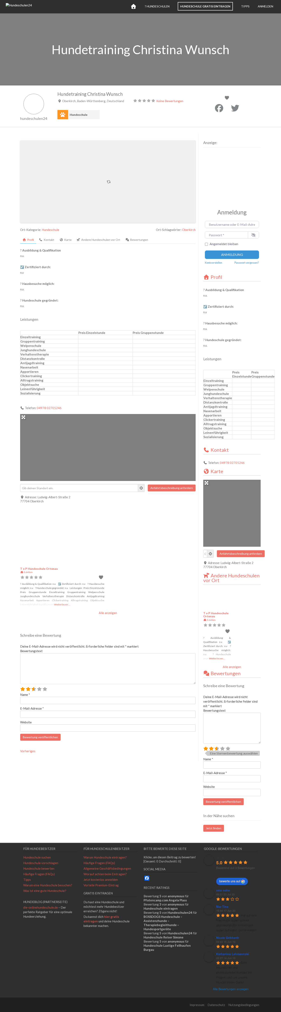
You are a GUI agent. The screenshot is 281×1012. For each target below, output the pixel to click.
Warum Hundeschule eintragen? (105, 857)
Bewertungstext (31, 651)
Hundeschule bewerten (38, 868)
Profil (216, 277)
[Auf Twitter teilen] (235, 108)
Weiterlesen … (62, 604)
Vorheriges (27, 751)
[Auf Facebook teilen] (219, 108)
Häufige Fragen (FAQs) (39, 874)
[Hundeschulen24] (19, 5)
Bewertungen (226, 673)
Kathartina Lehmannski (232, 954)
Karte (217, 471)
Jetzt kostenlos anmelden (101, 879)
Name (25, 694)
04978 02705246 (49, 408)
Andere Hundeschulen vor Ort (231, 577)
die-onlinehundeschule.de (40, 907)
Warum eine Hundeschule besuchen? (47, 885)
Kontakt (220, 450)
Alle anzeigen (108, 613)
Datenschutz (216, 1005)
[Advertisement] (229, 177)
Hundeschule (78, 114)
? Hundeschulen (157, 6)
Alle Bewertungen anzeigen (230, 989)
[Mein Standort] (141, 488)
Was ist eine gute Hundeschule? (44, 891)
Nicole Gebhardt (227, 938)
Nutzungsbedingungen (243, 1005)
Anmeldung (232, 254)
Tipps (245, 6)
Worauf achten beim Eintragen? (105, 874)
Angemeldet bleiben (224, 244)
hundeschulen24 (33, 118)
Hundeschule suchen (37, 857)
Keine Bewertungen (169, 101)
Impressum (197, 1005)
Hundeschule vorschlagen (40, 863)
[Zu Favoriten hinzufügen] (227, 98)
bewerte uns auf (229, 881)
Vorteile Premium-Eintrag (101, 885)
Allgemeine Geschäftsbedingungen (107, 868)
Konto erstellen (213, 262)
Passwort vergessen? (247, 262)
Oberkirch (189, 230)
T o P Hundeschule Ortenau (39, 568)
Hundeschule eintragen (161, 908)
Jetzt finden (213, 828)
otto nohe (223, 890)
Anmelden (265, 6)
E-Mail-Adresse (32, 708)
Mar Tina (222, 906)
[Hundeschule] (62, 114)
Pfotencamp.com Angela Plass (165, 900)
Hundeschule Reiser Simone (163, 937)
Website (26, 722)
